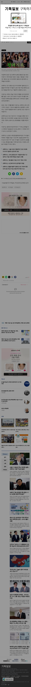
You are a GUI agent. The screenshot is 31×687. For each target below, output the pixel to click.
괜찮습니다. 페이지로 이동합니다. (10, 38)
